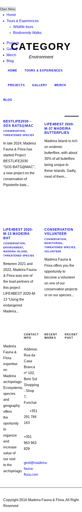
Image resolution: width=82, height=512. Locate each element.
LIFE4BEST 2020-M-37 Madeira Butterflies (59, 128)
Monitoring (53, 243)
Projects (13, 43)
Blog (10, 61)
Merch (11, 55)
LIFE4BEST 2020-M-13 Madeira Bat (18, 234)
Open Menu (7, 9)
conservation (14, 131)
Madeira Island (15, 251)
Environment (13, 247)
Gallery (12, 49)
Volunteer (52, 251)
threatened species (18, 135)
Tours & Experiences (23, 21)
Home (11, 15)
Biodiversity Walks (27, 33)
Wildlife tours (23, 27)
